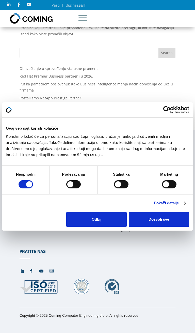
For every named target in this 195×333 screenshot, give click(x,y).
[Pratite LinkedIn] (9, 5)
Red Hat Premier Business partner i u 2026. (56, 76)
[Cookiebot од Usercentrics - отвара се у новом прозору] (167, 110)
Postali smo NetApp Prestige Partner (50, 98)
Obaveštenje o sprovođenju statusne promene (59, 68)
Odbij (96, 219)
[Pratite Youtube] (29, 5)
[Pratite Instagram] (51, 271)
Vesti (56, 5)
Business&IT (76, 5)
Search (167, 52)
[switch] (73, 184)
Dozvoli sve (159, 219)
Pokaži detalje (166, 203)
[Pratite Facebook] (19, 5)
